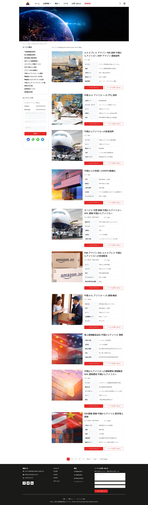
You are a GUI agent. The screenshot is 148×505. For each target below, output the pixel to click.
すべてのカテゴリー (78, 481)
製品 (29, 43)
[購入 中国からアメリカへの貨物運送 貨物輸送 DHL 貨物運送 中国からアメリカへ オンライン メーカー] (67, 385)
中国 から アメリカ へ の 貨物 (33, 73)
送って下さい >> (101, 491)
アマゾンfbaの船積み (31, 70)
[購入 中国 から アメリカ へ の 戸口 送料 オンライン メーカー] (67, 109)
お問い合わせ (56, 481)
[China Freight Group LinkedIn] (32, 483)
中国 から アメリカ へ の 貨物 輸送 (100, 295)
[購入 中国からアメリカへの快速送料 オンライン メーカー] (67, 145)
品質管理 (55, 477)
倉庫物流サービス (29, 89)
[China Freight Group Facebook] (24, 483)
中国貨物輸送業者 (29, 52)
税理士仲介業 (28, 86)
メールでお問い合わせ (114, 87)
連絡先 (35, 133)
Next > (88, 459)
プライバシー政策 (81, 499)
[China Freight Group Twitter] (28, 483)
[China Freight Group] (28, 3)
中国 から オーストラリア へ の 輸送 (35, 82)
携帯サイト (70, 499)
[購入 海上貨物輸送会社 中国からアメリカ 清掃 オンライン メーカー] (67, 348)
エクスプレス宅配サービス (32, 64)
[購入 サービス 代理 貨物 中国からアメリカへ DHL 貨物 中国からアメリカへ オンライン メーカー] (67, 224)
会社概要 (55, 471)
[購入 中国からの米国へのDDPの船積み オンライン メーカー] (67, 184)
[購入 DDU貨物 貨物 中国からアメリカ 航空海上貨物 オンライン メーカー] (67, 427)
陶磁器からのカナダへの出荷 (33, 76)
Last (95, 459)
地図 (64, 499)
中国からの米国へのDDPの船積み (100, 171)
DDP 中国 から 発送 (30, 67)
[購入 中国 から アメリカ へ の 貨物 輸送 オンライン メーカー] (67, 309)
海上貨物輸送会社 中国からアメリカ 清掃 (103, 335)
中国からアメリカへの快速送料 (99, 131)
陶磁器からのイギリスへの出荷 (34, 79)
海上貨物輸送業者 (29, 55)
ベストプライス (93, 87)
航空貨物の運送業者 (30, 58)
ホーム (24, 43)
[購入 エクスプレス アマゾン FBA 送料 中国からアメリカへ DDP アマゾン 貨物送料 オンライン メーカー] (67, 66)
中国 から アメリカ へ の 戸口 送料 (100, 95)
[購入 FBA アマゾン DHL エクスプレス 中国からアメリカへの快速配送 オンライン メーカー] (67, 266)
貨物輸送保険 (28, 92)
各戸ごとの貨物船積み (31, 61)
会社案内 (55, 474)
